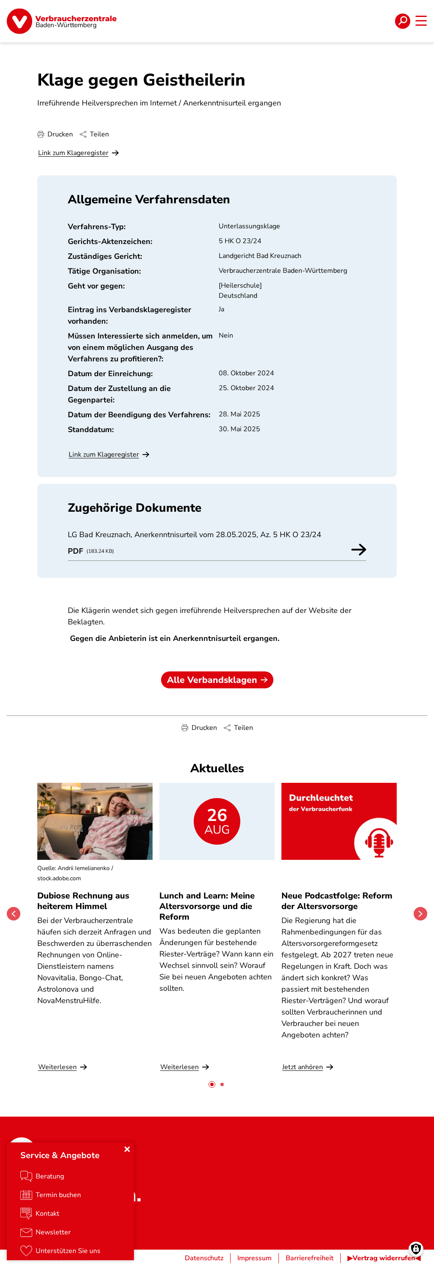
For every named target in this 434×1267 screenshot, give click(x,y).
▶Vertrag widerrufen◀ (384, 1258)
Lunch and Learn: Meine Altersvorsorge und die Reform (207, 906)
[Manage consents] (416, 1249)
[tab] (212, 1084)
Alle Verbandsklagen (212, 680)
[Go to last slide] (13, 913)
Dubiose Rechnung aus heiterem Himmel (83, 901)
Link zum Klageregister (73, 153)
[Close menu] (127, 1149)
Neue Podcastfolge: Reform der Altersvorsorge (336, 901)
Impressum (254, 1258)
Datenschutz (204, 1258)
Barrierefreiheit (310, 1258)
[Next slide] (420, 913)
